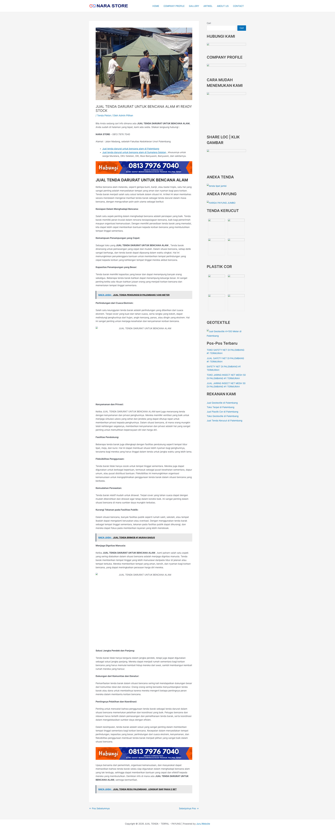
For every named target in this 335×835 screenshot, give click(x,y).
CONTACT (238, 6)
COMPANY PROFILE (174, 6)
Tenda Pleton (104, 115)
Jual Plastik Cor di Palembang (222, 411)
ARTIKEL (208, 6)
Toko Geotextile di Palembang (222, 416)
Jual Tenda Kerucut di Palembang (224, 420)
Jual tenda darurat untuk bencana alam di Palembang (130, 148)
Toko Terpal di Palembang (220, 407)
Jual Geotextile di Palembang (222, 402)
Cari (209, 23)
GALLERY (194, 6)
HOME (155, 6)
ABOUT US (223, 6)
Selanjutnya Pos (189, 808)
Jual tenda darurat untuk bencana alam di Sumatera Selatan (134, 152)
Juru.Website (203, 823)
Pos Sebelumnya (99, 808)
